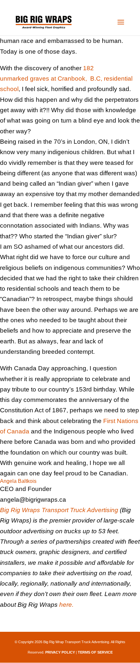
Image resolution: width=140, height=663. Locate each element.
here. (66, 604)
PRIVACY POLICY (60, 652)
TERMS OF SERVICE (95, 652)
